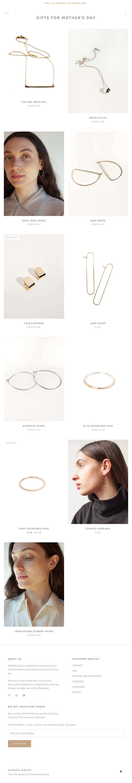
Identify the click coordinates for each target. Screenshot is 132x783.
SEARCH (76, 692)
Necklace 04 (98, 118)
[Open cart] (125, 13)
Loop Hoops (98, 323)
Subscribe (19, 744)
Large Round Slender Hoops (33, 631)
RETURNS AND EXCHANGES (86, 676)
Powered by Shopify (39, 774)
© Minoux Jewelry (20, 770)
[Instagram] (16, 695)
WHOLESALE (78, 686)
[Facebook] (9, 695)
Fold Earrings (34, 323)
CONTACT (77, 665)
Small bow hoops (34, 221)
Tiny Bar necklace (34, 102)
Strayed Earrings (98, 529)
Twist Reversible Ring (34, 529)
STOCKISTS (78, 681)
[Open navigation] (7, 12)
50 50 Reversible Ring (98, 426)
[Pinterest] (24, 695)
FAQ (74, 670)
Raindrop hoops (34, 426)
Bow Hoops (98, 221)
